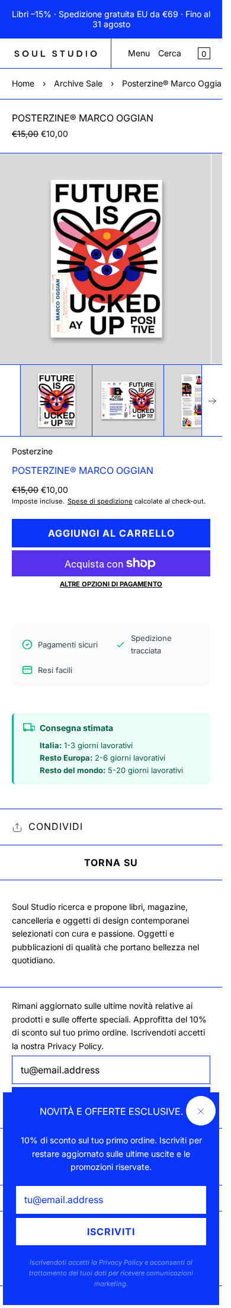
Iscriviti (111, 1232)
